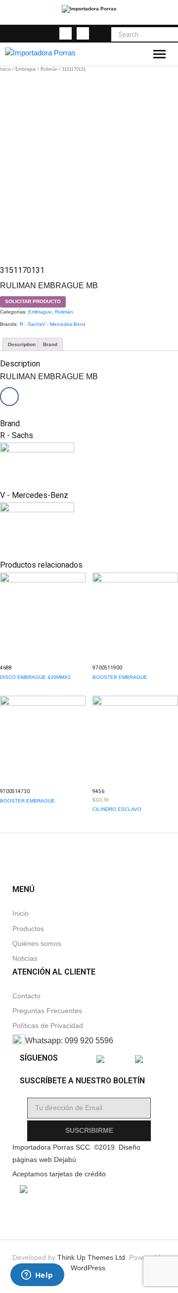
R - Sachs (31, 324)
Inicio (5, 69)
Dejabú (65, 1159)
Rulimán (49, 69)
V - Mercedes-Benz (64, 324)
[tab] (21, 344)
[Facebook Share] (9, 396)
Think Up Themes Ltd (91, 1257)
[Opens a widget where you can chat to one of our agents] (37, 1275)
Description (22, 344)
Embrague (25, 69)
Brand (50, 344)
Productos (28, 929)
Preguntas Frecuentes (47, 1011)
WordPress (88, 1268)
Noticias (24, 958)
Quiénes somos (36, 943)
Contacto (26, 996)
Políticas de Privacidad (47, 1025)
